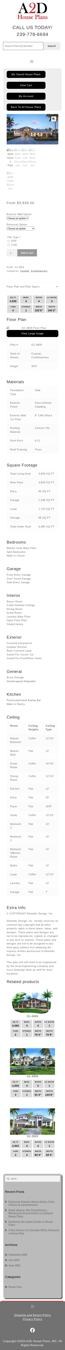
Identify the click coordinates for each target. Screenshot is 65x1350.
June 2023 (14, 1265)
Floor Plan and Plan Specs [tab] (23, 286)
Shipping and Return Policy (32, 1315)
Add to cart (27, 252)
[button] (53, 118)
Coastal (24, 271)
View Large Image (32, 333)
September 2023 (17, 1254)
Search (52, 46)
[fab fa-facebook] (32, 1331)
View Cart (26, 85)
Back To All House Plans (26, 107)
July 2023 (14, 1260)
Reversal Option (17, 224)
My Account (26, 96)
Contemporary (39, 271)
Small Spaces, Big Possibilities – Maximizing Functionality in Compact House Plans (30, 1213)
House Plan (15, 1287)
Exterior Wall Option (19, 214)
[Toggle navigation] (31, 61)
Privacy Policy (32, 1319)
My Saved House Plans (26, 74)
